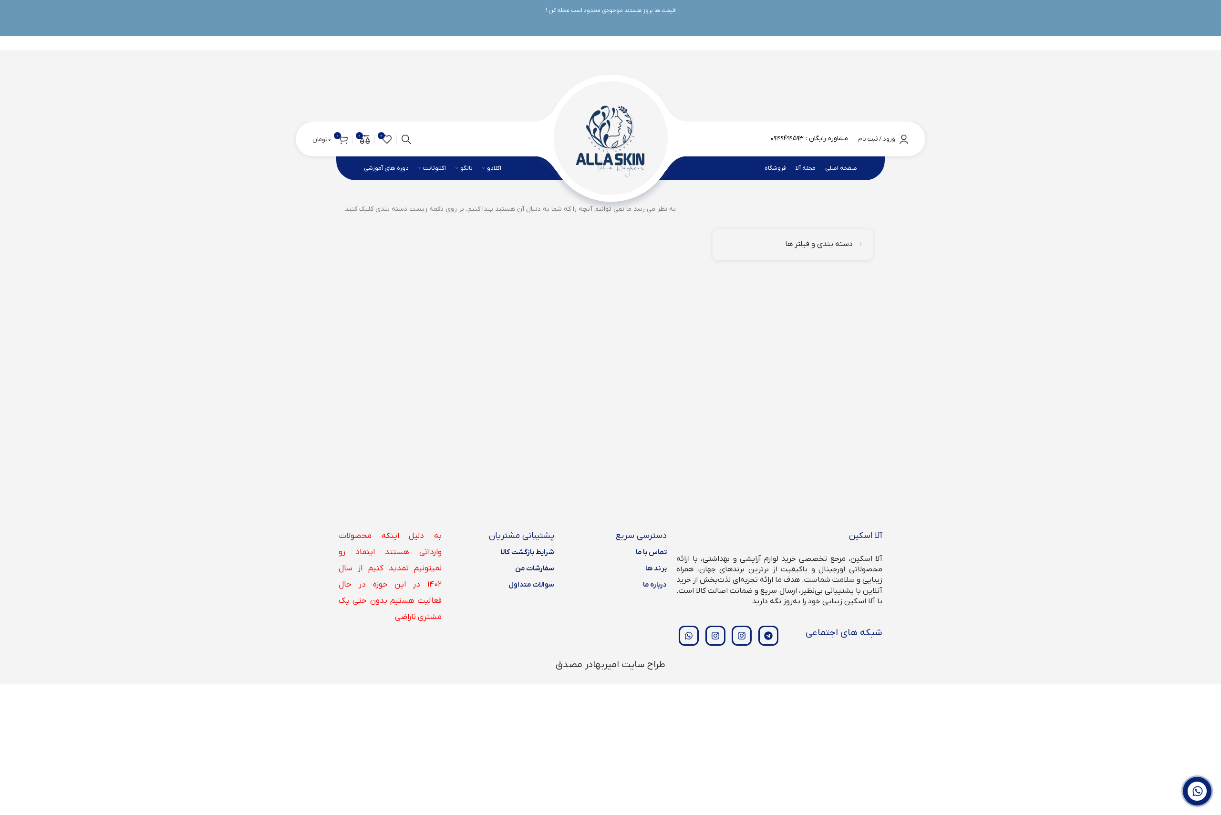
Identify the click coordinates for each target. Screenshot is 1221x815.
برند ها (656, 568)
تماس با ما (651, 552)
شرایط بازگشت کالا (527, 552)
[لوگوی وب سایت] (611, 138)
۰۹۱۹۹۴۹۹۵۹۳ (787, 138)
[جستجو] (406, 139)
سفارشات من (534, 568)
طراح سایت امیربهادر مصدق (610, 665)
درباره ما (655, 584)
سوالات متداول (531, 584)
